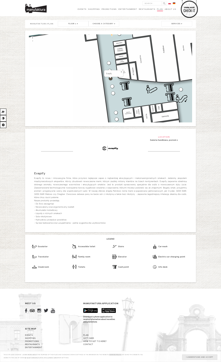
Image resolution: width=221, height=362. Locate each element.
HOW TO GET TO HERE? (95, 341)
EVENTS (29, 335)
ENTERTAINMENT (33, 347)
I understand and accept (199, 357)
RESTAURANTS (32, 344)
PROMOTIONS (32, 341)
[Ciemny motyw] (3, 118)
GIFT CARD (88, 338)
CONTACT (88, 344)
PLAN (86, 335)
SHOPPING (30, 338)
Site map (30, 328)
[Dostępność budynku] (3, 125)
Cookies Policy (115, 354)
